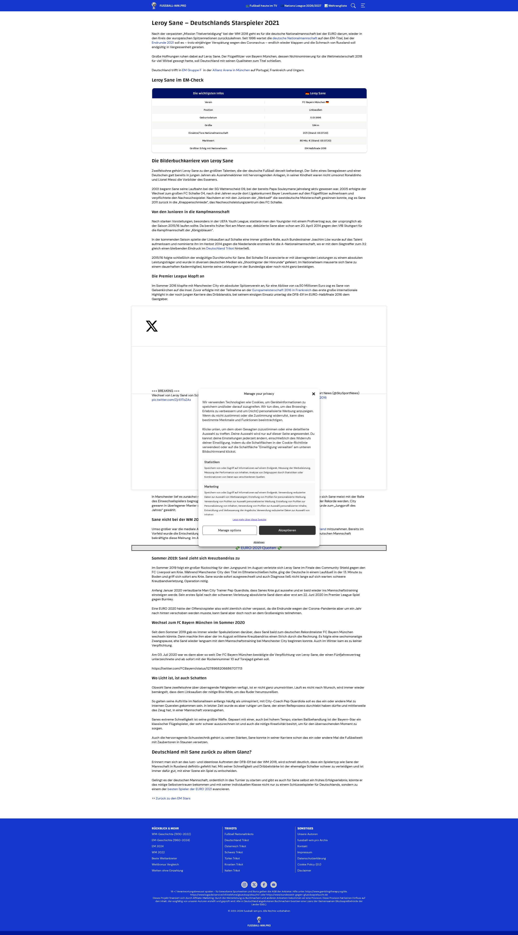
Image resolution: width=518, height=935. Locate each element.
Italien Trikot (232, 870)
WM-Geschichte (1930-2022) (171, 834)
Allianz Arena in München (231, 70)
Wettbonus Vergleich (165, 864)
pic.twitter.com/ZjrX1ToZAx (171, 400)
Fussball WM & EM (172, 5)
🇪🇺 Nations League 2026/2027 (300, 5)
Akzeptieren (287, 530)
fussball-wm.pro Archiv (312, 840)
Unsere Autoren (307, 834)
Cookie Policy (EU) (309, 864)
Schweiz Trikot (234, 852)
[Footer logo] (259, 922)
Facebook (264, 885)
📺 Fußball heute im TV (261, 5)
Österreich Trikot (235, 846)
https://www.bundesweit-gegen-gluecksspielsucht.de (297, 894)
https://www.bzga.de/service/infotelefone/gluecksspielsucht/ (225, 894)
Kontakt (302, 846)
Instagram (244, 885)
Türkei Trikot (232, 858)
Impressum (304, 852)
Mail (273, 885)
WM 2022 (158, 852)
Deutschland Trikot (220, 248)
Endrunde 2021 (163, 42)
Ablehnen (259, 542)
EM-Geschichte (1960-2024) (171, 840)
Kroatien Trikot (234, 864)
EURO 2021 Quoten (258, 547)
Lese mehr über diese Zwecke (249, 519)
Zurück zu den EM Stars (173, 798)
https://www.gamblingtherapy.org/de (326, 891)
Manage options (229, 530)
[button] (314, 394)
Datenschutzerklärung (311, 858)
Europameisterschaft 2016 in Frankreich (281, 290)
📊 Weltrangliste (335, 5)
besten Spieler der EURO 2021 (190, 789)
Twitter (254, 885)
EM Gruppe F (192, 70)
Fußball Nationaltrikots (239, 834)
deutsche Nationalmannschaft (295, 38)
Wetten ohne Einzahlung (167, 870)
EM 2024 (157, 846)
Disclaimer (304, 870)
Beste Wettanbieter (164, 858)
